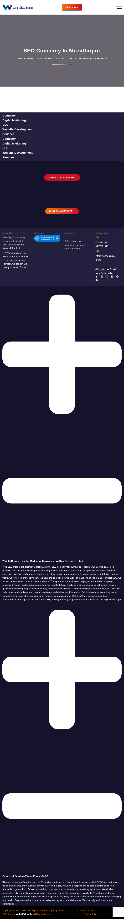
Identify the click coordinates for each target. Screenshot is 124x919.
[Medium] (112, 276)
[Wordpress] (96, 280)
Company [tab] (9, 115)
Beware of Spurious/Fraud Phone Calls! (25, 876)
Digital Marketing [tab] (14, 120)
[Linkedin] (102, 276)
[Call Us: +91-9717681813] (97, 237)
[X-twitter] (107, 276)
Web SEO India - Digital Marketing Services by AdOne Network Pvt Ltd (42, 561)
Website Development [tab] (17, 129)
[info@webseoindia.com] (97, 250)
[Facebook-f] (96, 276)
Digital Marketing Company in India (40, 58)
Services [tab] (8, 134)
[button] (62, 424)
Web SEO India (24, 914)
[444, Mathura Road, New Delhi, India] (97, 264)
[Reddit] (117, 276)
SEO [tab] (5, 124)
